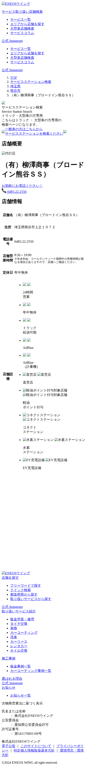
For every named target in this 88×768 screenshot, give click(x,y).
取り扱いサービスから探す (30, 599)
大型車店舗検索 (22, 28)
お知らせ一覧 (20, 695)
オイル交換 (18, 650)
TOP (13, 77)
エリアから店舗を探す (27, 24)
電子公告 (8, 746)
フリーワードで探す (25, 585)
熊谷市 (15, 90)
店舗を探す (10, 577)
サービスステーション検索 (30, 82)
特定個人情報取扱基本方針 (34, 750)
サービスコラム (22, 33)
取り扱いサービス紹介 (19, 611)
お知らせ (8, 687)
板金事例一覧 (20, 666)
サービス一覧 (20, 19)
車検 (13, 628)
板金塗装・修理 (22, 619)
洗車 (13, 637)
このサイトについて (36, 746)
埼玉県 (15, 86)
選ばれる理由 (12, 678)
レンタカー (18, 646)
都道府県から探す (24, 594)
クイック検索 (20, 590)
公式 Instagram (12, 41)
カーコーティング (24, 632)
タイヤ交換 (18, 623)
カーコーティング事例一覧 (30, 671)
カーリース (18, 641)
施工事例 (8, 658)
